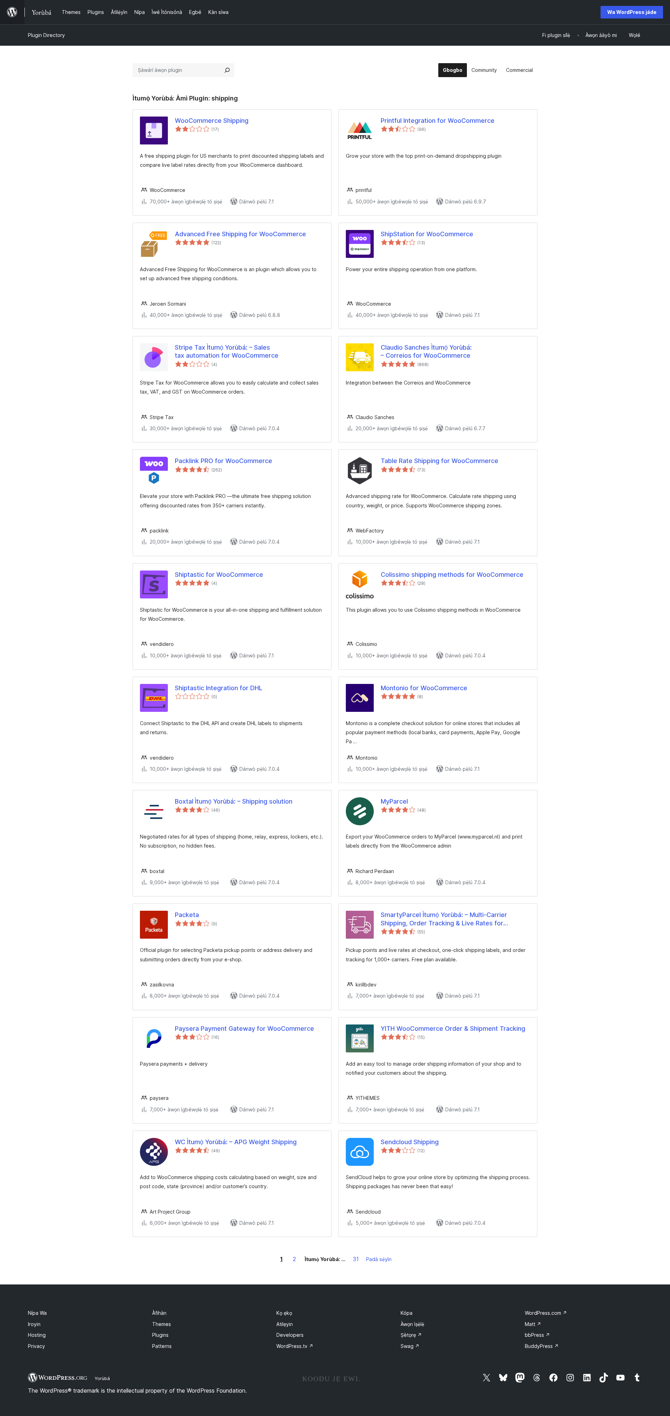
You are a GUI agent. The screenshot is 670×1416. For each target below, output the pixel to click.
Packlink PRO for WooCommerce (223, 460)
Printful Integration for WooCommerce (437, 120)
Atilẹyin (284, 1324)
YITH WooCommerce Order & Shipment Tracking (453, 1028)
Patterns (162, 1346)
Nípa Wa (37, 1313)
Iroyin (34, 1324)
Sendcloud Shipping (410, 1142)
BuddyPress (542, 1346)
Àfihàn (159, 1313)
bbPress (537, 1335)
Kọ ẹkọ (284, 1313)
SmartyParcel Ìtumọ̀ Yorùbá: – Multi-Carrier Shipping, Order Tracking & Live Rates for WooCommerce (444, 919)
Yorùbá (102, 1378)
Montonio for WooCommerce (424, 688)
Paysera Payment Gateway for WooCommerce (244, 1028)
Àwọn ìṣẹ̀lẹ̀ (412, 1324)
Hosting (37, 1335)
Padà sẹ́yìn (379, 1259)
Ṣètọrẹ (411, 1335)
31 (356, 1258)
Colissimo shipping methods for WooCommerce (452, 574)
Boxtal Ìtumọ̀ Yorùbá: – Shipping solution (233, 801)
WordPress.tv (294, 1346)
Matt (533, 1324)
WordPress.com (546, 1313)
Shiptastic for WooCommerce (219, 574)
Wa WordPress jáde (631, 12)
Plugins (160, 1335)
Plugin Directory (46, 35)
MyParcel (394, 801)
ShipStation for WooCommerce (427, 234)
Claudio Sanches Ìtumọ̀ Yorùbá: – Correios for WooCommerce (426, 351)
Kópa (406, 1313)
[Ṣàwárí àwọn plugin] (227, 70)
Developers (290, 1335)
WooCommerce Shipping (211, 120)
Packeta (187, 914)
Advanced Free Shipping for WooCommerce (240, 234)
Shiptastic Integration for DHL (218, 688)
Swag (410, 1346)
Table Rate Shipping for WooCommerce (439, 460)
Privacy (36, 1346)
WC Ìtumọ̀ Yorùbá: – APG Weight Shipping (236, 1142)
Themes (161, 1324)
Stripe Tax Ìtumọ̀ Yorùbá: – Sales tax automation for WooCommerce (226, 351)
